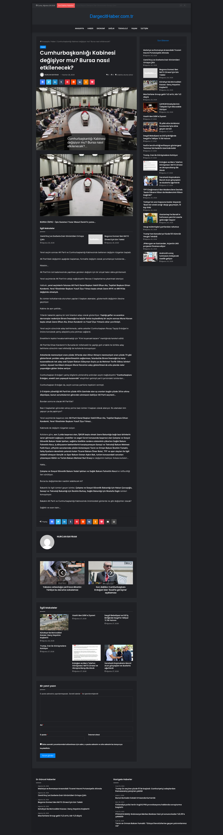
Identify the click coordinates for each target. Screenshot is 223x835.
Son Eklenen (163, 40)
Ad (42, 725)
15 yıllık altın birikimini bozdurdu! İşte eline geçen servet (169, 126)
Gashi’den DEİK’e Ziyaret (83, 615)
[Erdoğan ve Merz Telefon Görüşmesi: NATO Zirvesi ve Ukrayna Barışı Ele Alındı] (86, 653)
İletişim (144, 28)
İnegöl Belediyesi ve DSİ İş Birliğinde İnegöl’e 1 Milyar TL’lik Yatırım (117, 618)
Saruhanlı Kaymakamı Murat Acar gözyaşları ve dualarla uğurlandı (118, 665)
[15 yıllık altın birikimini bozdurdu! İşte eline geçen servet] (150, 127)
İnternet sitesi (94, 735)
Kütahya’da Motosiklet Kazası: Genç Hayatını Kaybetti (51, 635)
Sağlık (111, 28)
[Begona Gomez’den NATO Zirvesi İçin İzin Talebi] (95, 239)
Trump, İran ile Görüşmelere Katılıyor (53, 647)
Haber (90, 28)
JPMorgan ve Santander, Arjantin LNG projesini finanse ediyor (161, 245)
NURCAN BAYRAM (52, 75)
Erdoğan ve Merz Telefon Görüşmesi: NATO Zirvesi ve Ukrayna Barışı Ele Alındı (85, 665)
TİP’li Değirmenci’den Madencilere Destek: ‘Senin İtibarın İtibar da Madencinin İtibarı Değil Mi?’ (163, 192)
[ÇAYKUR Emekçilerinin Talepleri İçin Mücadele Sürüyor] (150, 107)
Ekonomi (101, 28)
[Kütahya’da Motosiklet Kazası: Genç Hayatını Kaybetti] (54, 622)
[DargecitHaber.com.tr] (111, 16)
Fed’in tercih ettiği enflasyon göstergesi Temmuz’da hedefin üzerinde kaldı (162, 146)
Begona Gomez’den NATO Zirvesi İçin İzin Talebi (95, 5)
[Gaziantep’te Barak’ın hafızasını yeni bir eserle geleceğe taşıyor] (150, 218)
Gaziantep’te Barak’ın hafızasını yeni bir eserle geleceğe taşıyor (170, 217)
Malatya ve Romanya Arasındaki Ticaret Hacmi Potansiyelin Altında (162, 51)
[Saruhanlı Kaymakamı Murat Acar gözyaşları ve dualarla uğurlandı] (119, 653)
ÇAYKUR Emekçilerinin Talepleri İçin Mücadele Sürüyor (170, 107)
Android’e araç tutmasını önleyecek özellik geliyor (169, 256)
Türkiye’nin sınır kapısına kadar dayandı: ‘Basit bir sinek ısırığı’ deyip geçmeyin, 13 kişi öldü (162, 205)
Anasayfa (79, 28)
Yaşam (134, 28)
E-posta (44, 735)
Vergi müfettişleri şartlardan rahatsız (161, 227)
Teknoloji (123, 28)
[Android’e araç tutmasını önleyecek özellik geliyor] (150, 257)
